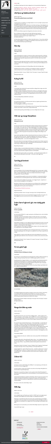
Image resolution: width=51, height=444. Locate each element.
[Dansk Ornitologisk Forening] (5, 13)
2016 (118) (30, 8)
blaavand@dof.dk (20, 427)
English (2, 32)
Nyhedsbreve (4, 25)
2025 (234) (25, 7)
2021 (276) (42, 7)
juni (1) (25, 10)
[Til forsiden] (5, 8)
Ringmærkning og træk (5, 20)
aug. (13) (30, 10)
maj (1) (22, 10)
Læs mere (27, 442)
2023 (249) (34, 7)
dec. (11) (44, 10)
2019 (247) (18, 8)
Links (2, 30)
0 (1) (33, 8)
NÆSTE (32, 411)
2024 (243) (29, 7)
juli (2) (27, 10)
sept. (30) (33, 10)
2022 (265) (38, 7)
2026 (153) (21, 7)
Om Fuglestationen (5, 17)
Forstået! (45, 442)
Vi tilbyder (3, 27)
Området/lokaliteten (5, 22)
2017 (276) (26, 8)
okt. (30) (37, 10)
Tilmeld (39, 429)
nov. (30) (41, 10)
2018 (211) (22, 8)
